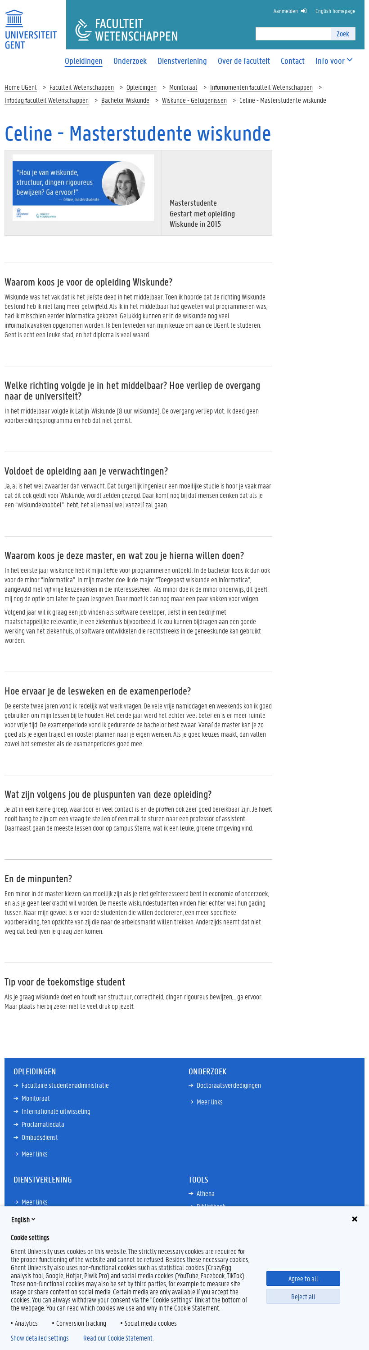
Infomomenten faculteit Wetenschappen (261, 87)
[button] (330, 61)
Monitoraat (183, 87)
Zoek (343, 33)
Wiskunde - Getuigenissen (194, 100)
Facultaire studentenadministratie (65, 1085)
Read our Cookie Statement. (118, 1337)
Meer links (35, 1153)
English (20, 1219)
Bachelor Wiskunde (125, 100)
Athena (206, 1193)
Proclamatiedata (43, 1124)
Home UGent (20, 87)
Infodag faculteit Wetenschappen (46, 100)
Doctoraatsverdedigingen (229, 1085)
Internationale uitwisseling (56, 1111)
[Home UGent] (30, 23)
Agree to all (303, 1278)
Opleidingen (141, 87)
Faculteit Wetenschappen (82, 87)
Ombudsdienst (40, 1137)
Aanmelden (286, 10)
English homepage (335, 10)
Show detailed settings (40, 1337)
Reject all (303, 1296)
